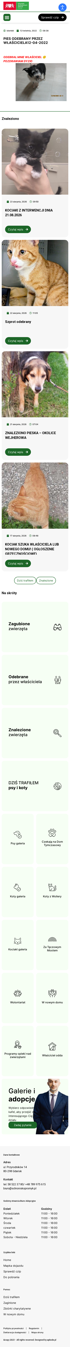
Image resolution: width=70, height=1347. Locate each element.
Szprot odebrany (18, 322)
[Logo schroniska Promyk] (28, 6)
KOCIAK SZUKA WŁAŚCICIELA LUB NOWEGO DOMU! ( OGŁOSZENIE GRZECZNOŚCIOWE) (32, 549)
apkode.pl (51, 1340)
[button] (7, 17)
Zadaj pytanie (22, 1125)
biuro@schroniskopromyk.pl (19, 1188)
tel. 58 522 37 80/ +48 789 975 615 (24, 1184)
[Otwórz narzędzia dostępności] (62, 7)
